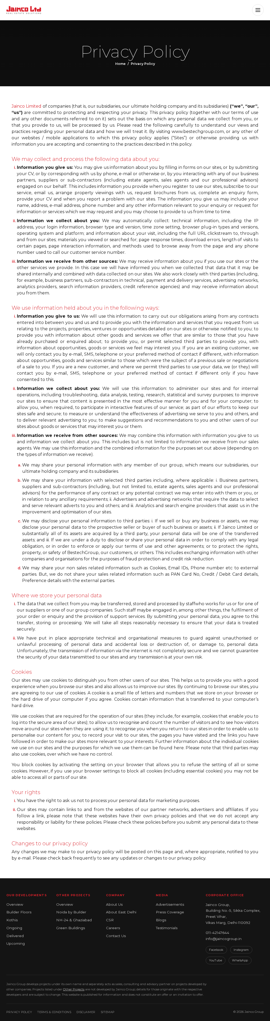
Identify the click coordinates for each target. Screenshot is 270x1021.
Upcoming (15, 943)
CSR (110, 920)
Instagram (241, 950)
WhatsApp (240, 960)
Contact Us (116, 936)
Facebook (216, 950)
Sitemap (108, 1012)
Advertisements (170, 904)
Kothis (12, 920)
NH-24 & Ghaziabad (74, 920)
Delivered (15, 936)
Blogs (161, 920)
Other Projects (73, 989)
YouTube (215, 960)
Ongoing (14, 928)
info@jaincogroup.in (224, 939)
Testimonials (166, 928)
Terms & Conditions (54, 1012)
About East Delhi (121, 912)
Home (120, 64)
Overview (14, 904)
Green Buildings (70, 928)
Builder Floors (18, 912)
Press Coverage (170, 912)
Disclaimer (85, 1012)
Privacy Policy (19, 1012)
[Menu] (258, 10)
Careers (113, 928)
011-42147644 (217, 933)
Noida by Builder (71, 912)
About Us (114, 904)
